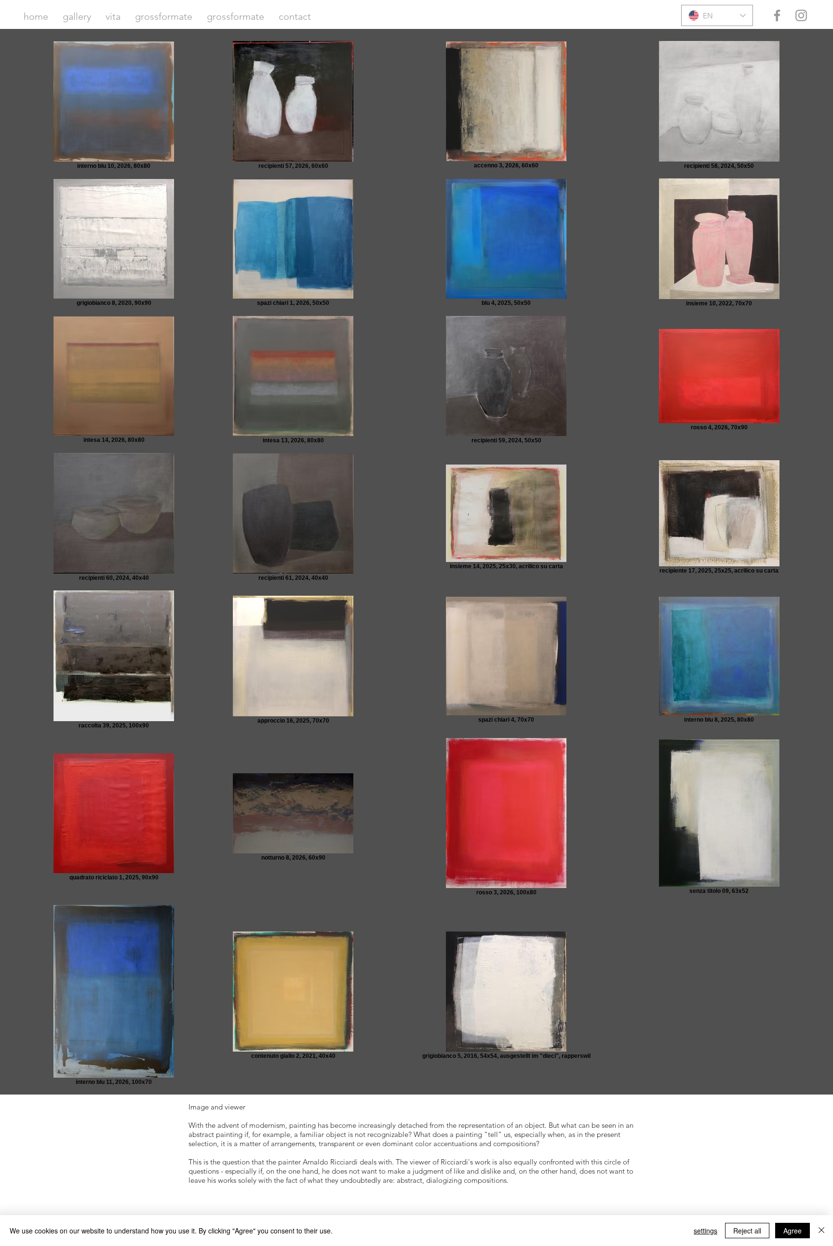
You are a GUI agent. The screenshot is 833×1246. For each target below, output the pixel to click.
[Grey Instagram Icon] (801, 15)
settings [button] (705, 1230)
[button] (76, 16)
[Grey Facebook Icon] (777, 15)
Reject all (747, 1230)
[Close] (821, 1230)
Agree (792, 1230)
